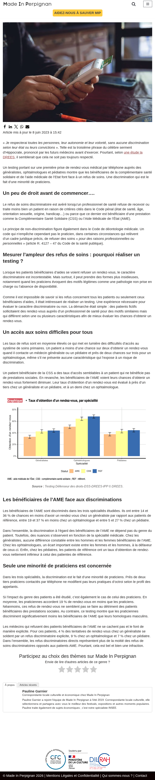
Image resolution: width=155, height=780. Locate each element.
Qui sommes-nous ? (117, 776)
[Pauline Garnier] (12, 703)
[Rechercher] (134, 4)
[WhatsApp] (22, 127)
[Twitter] (16, 127)
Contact (141, 776)
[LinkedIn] (10, 127)
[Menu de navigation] (147, 4)
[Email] (27, 127)
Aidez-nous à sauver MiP (77, 13)
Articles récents (28, 685)
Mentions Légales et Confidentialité (72, 776)
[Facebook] (5, 127)
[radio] (61, 670)
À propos (10, 685)
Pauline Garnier (34, 691)
